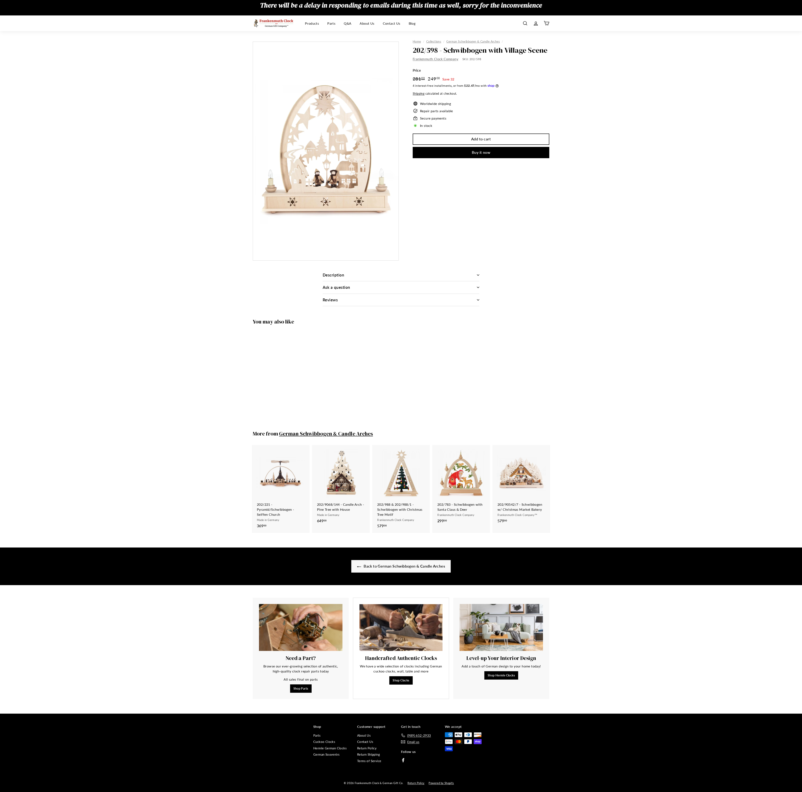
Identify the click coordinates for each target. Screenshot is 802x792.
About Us (367, 23)
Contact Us (391, 23)
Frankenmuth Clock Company (435, 59)
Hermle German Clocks (330, 748)
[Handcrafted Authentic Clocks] (401, 627)
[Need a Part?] (301, 627)
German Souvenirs (326, 754)
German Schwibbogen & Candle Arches (473, 41)
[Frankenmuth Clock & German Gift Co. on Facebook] (403, 759)
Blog (412, 23)
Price (417, 70)
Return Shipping (368, 754)
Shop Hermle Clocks (501, 675)
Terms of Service (369, 761)
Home (417, 41)
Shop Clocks (401, 680)
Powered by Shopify (441, 783)
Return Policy (367, 748)
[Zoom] (325, 151)
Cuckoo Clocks (324, 742)
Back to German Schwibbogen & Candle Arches (404, 566)
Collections (433, 41)
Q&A (347, 23)
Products (312, 23)
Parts (331, 23)
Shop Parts (300, 688)
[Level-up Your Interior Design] (501, 627)
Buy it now (481, 152)
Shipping (418, 93)
